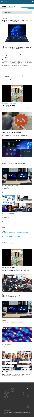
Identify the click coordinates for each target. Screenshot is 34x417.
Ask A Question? (6, 401)
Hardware (3, 81)
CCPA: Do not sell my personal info (28, 406)
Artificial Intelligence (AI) (5, 157)
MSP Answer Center (5, 371)
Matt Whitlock (8, 18)
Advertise (18, 390)
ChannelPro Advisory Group (6, 396)
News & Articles (5, 16)
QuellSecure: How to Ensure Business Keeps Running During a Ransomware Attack (15, 232)
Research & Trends (25, 157)
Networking (3, 103)
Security (12, 103)
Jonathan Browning (8, 133)
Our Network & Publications (6, 394)
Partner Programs (8, 103)
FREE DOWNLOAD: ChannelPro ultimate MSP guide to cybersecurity (14, 342)
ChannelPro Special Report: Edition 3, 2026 (9, 105)
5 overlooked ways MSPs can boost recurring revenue (11, 132)
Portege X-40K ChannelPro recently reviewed (11, 51)
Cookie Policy (28, 401)
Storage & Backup (11, 213)
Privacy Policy (28, 399)
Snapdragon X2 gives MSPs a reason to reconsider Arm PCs (12, 187)
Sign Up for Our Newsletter (6, 398)
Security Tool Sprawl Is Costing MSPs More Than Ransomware (12, 228)
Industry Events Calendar (12, 392)
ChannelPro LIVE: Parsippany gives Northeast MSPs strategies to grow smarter (16, 292)
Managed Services (14, 157)
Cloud (10, 212)
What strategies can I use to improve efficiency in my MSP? (11, 236)
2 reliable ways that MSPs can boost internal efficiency (10, 243)
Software (14, 103)
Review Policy (28, 396)
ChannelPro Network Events (13, 389)
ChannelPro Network (9, 106)
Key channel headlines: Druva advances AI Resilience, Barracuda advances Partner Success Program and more (17, 216)
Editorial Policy (28, 403)
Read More (3, 109)
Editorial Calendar (6, 392)
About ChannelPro (6, 389)
